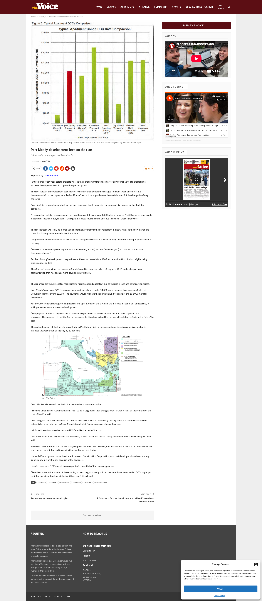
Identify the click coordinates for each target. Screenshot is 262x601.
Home (99, 6)
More (220, 8)
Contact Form (89, 551)
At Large (144, 6)
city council (42, 482)
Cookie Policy (219, 595)
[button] (255, 564)
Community (161, 6)
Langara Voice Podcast (173, 140)
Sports (176, 6)
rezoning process (100, 482)
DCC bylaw (52, 482)
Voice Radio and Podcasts (191, 140)
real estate (87, 482)
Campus (111, 6)
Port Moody (77, 482)
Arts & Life (127, 6)
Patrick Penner (51, 175)
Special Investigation (199, 6)
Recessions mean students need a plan (49, 498)
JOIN (193, 25)
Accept (220, 588)
